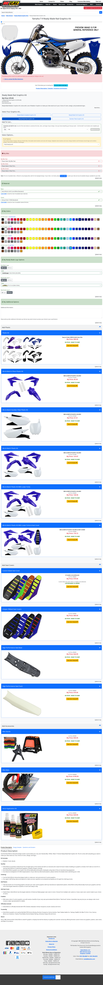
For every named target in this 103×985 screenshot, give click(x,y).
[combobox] (51, 273)
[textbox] (50, 273)
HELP (91, 4)
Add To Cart (95, 129)
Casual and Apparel (81, 4)
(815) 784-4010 (93, 956)
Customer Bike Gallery (84, 1)
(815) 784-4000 (83, 956)
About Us (51, 944)
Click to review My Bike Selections (13, 79)
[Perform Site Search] (100, 12)
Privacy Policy (51, 947)
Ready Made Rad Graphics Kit (26, 119)
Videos (62, 1)
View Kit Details (72, 386)
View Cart (98, 1)
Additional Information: (7, 307)
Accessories (70, 4)
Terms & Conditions (51, 949)
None (10, 268)
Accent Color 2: (6, 226)
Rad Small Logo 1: (5, 277)
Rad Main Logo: (5, 265)
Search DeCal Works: (7, 12)
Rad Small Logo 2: (5, 290)
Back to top (99, 178)
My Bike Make (4, 164)
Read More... (97, 107)
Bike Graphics (39, 4)
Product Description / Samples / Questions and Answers (51, 88)
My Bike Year (4, 159)
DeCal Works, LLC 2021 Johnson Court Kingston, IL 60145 (85, 951)
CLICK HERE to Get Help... (61, 85)
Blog (71, 1)
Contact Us (52, 1)
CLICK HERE (63, 176)
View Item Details (72, 345)
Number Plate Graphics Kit (77, 119)
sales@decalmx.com (89, 959)
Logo (4, 268)
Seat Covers (62, 4)
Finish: (2, 197)
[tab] (6, 847)
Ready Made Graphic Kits (21, 15)
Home (41, 1)
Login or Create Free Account (92, 8)
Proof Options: (7, 139)
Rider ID (48, 4)
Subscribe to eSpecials (51, 941)
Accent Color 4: (7, 245)
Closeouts (98, 4)
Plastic (55, 4)
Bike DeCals (9, 15)
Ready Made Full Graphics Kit (76, 115)
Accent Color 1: (8, 216)
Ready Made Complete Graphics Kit (26, 115)
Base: (2, 189)
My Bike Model (5, 168)
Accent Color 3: (6, 235)
